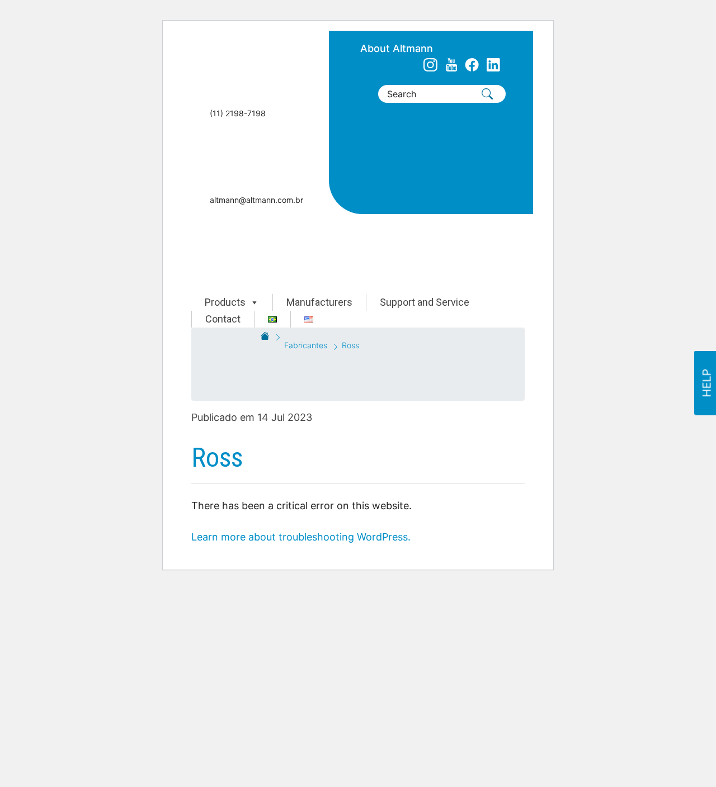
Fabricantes (305, 345)
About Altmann (396, 48)
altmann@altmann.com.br (256, 200)
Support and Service (424, 302)
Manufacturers (319, 302)
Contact (223, 319)
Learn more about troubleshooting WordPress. (301, 537)
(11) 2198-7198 (238, 113)
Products (225, 302)
